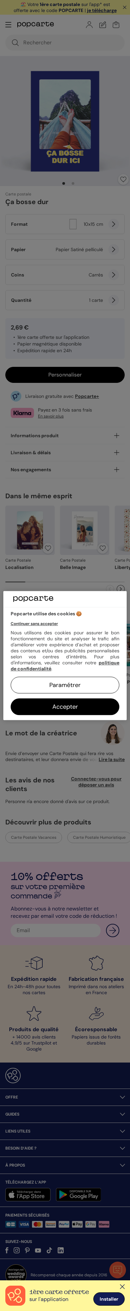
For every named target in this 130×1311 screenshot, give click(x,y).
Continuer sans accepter (34, 623)
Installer (109, 1299)
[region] (65, 655)
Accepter (65, 707)
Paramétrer (65, 685)
